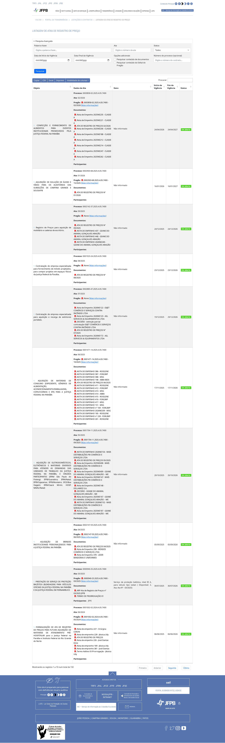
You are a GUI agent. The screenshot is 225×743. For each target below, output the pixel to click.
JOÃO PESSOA (83, 718)
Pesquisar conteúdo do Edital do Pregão (131, 64)
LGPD (153, 11)
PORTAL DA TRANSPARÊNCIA (56, 20)
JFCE (45, 3)
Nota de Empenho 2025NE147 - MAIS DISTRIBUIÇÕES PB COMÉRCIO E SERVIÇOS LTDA (91, 480)
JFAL (39, 3)
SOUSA (113, 718)
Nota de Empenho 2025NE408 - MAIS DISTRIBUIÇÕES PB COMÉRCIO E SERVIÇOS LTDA (91, 466)
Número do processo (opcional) (168, 55)
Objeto (37, 88)
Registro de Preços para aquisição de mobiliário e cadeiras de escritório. (52, 229)
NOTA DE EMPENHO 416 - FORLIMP (92, 399)
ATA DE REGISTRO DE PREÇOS (89, 637)
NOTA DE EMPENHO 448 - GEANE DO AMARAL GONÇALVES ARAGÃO (91, 237)
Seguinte (172, 668)
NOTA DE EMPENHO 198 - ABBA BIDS (92, 380)
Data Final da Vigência (84, 55)
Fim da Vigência (171, 86)
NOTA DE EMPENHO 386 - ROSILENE (92, 371)
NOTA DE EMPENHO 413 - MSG (90, 391)
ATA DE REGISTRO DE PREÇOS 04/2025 (93, 546)
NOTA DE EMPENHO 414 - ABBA (90, 394)
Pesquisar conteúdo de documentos (133, 59)
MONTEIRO (123, 718)
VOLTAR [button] (38, 20)
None (86, 216)
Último (186, 668)
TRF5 (34, 3)
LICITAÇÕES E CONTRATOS (82, 20)
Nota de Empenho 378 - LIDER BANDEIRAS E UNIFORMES (88, 556)
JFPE (50, 3)
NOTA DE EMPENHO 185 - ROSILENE (92, 413)
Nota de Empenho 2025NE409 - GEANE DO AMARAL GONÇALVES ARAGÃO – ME (92, 473)
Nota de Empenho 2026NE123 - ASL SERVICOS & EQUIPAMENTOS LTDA (91, 317)
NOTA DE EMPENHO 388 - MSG (90, 377)
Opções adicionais (122, 55)
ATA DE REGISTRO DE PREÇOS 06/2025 (93, 382)
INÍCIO (57, 11)
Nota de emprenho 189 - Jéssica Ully (92, 645)
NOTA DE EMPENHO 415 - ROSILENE (92, 396)
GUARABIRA (135, 718)
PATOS (145, 718)
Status (156, 45)
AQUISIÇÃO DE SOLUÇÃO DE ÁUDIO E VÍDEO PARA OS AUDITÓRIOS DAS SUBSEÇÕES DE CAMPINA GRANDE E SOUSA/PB (52, 186)
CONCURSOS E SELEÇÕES (132, 11)
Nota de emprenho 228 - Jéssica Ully (92, 634)
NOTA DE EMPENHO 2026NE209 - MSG (93, 410)
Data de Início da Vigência (45, 55)
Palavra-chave (40, 45)
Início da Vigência (158, 86)
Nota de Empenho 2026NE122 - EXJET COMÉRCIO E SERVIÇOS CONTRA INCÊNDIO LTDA (91, 310)
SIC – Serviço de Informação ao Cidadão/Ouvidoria (177, 10)
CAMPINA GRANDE (99, 718)
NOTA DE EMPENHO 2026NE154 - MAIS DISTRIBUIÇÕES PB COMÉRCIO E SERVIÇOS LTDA (92, 455)
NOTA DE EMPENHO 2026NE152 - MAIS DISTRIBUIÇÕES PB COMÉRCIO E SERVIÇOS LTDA (92, 505)
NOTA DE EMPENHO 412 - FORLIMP (92, 388)
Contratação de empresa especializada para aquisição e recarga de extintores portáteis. (52, 317)
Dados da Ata (80, 88)
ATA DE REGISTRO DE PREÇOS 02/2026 (93, 126)
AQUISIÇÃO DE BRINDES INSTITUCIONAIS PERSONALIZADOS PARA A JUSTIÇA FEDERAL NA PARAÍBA (52, 544)
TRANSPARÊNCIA (107, 11)
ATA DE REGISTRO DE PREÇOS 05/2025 (93, 460)
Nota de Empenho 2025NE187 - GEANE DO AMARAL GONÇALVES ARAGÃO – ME (92, 512)
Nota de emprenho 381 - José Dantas (92, 648)
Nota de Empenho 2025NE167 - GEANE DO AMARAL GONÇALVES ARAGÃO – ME (92, 498)
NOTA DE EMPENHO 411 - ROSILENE (92, 385)
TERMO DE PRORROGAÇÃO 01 (90, 596)
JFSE (61, 3)
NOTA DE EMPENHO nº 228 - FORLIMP (93, 416)
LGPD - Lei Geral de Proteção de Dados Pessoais (53, 705)
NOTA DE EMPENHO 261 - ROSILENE (92, 419)
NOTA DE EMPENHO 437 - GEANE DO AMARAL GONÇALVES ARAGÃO (91, 232)
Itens (116, 88)
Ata (115, 45)
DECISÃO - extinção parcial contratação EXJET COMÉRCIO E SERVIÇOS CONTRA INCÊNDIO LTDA (92, 324)
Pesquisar (40, 71)
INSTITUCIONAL (66, 11)
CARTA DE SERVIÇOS (80, 11)
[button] (182, 3)
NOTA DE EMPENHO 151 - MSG (90, 405)
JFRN (55, 3)
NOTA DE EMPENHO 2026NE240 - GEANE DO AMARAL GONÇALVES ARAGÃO (92, 243)
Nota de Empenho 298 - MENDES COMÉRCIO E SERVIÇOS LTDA (90, 550)
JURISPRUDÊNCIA (94, 11)
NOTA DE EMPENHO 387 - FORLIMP (92, 374)
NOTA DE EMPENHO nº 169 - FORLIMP (93, 408)
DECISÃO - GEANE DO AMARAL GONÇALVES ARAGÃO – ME (89, 492)
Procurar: (162, 80)
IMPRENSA (145, 11)
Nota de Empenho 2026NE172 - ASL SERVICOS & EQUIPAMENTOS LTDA (91, 337)
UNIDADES (118, 11)
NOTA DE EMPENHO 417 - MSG (90, 402)
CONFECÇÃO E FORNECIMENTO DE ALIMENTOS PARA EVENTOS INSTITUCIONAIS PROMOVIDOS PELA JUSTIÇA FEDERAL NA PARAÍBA (52, 129)
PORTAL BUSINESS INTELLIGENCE (168, 690)
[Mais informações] (89, 105)
